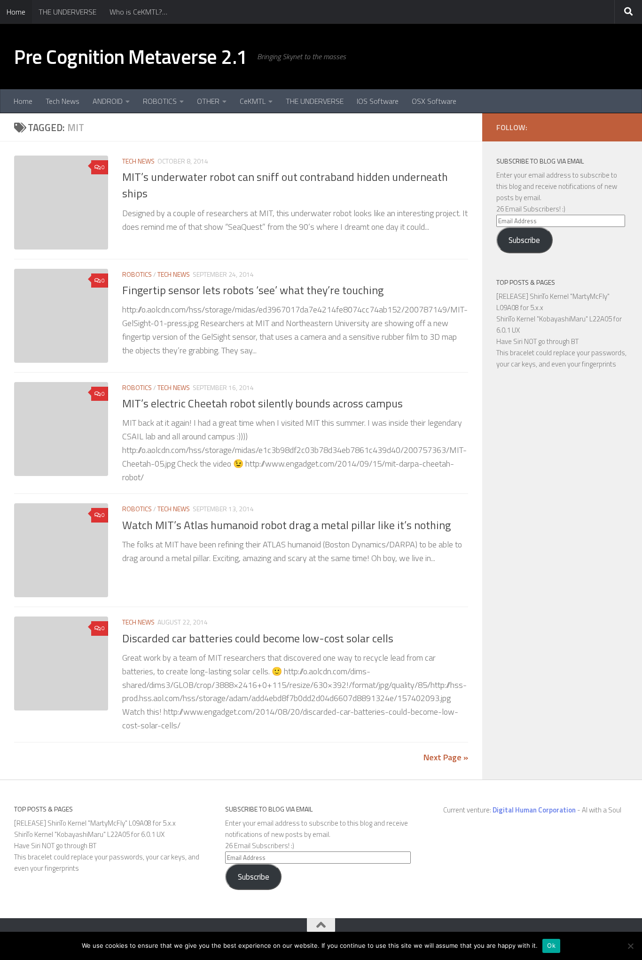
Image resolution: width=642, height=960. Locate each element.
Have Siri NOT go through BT (537, 341)
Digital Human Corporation (534, 809)
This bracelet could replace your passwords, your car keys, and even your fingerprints (561, 358)
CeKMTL (253, 101)
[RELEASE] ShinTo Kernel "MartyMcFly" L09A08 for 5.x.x (95, 823)
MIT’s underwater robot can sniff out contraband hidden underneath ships (285, 185)
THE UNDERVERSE (67, 11)
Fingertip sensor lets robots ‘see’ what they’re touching (253, 289)
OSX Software (434, 101)
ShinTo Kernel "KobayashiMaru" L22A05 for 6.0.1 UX (89, 834)
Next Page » (445, 757)
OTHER (208, 101)
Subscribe (524, 240)
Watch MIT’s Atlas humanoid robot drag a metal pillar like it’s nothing (286, 524)
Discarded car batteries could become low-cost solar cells (257, 638)
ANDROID (108, 101)
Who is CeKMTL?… (138, 11)
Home (16, 11)
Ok (551, 945)
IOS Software (378, 101)
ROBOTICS (160, 101)
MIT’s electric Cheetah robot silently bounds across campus (262, 403)
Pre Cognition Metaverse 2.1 (131, 56)
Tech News (62, 101)
